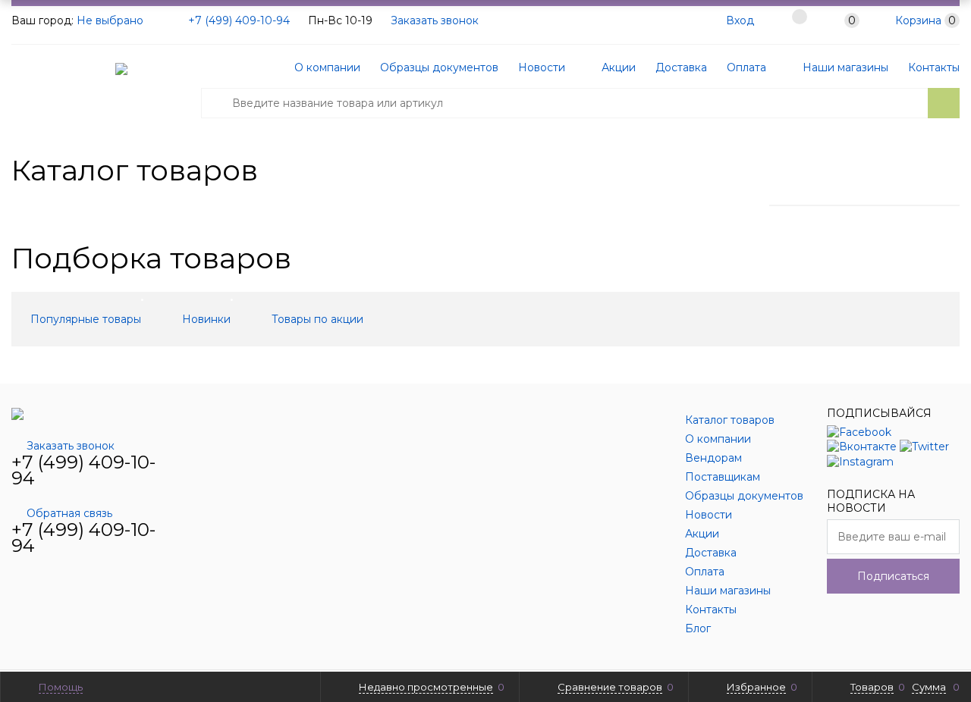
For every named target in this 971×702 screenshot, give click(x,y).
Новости (541, 67)
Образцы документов (439, 67)
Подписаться (893, 576)
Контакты (934, 67)
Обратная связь (69, 513)
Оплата (746, 67)
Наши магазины (844, 67)
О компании (327, 67)
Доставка (681, 67)
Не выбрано (111, 20)
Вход (740, 20)
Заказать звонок (435, 20)
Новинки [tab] (206, 319)
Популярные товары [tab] (85, 319)
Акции (617, 67)
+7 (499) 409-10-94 (239, 20)
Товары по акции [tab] (317, 319)
